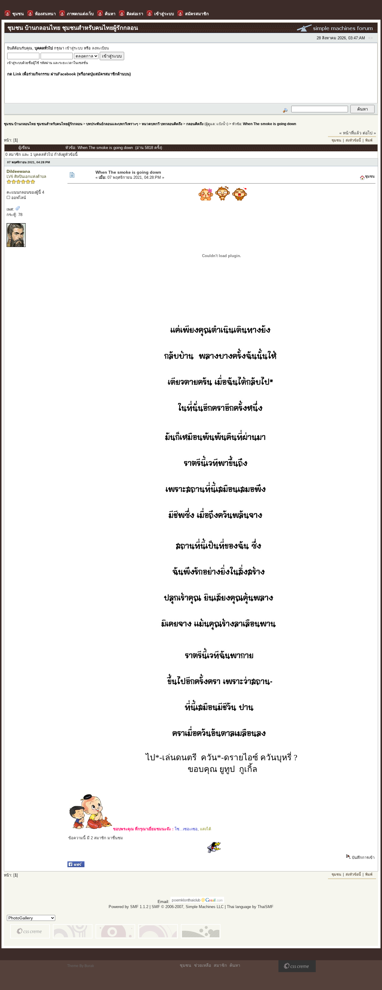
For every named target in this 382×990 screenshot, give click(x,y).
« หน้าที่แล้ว (350, 132)
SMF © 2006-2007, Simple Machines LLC (188, 906)
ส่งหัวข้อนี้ (353, 140)
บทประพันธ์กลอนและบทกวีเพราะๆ (112, 124)
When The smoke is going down (269, 124)
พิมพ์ (368, 140)
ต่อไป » (369, 132)
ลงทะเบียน (100, 48)
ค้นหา (234, 965)
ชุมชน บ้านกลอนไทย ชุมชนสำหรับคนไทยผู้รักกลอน (43, 124)
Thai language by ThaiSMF (250, 906)
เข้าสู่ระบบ (74, 48)
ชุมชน (336, 140)
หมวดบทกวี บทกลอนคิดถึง (162, 124)
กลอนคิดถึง (195, 124)
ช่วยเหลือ (202, 965)
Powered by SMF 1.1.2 (128, 906)
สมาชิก (220, 965)
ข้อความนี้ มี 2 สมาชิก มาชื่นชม (95, 838)
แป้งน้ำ (221, 124)
